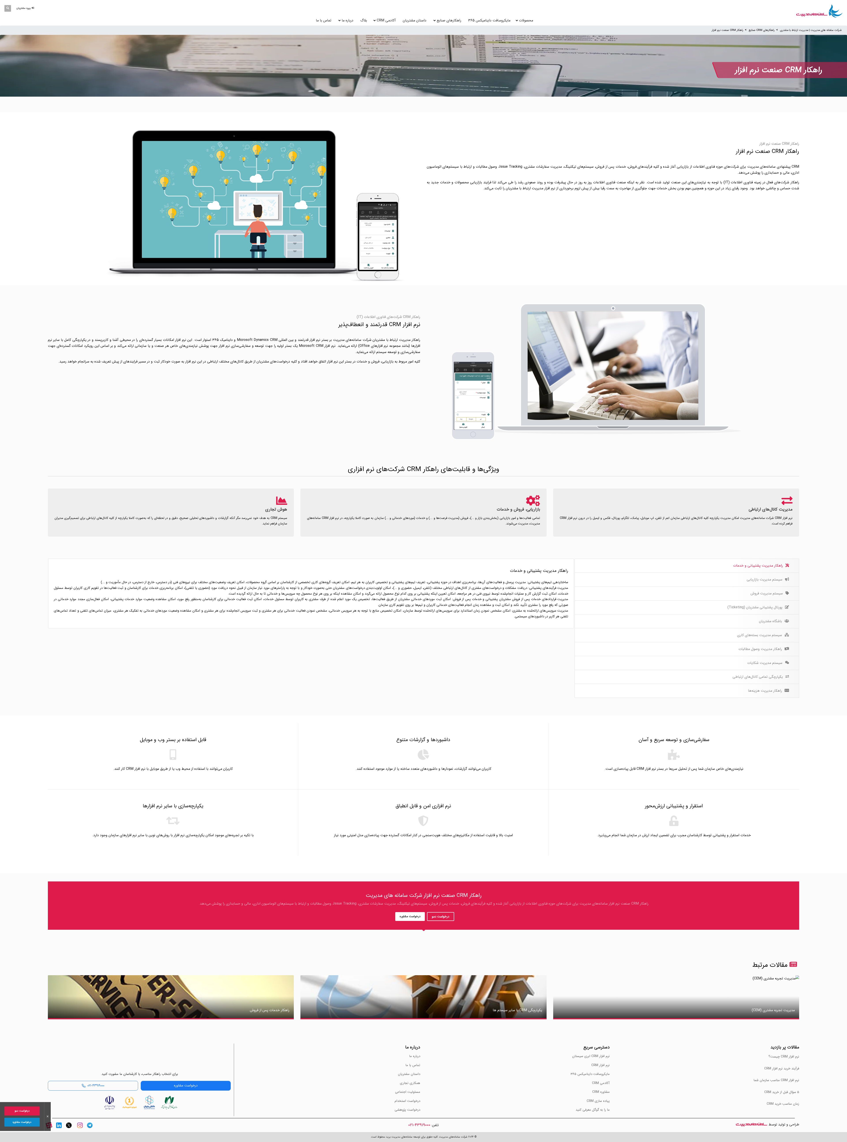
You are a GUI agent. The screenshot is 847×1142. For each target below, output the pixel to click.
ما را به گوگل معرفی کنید (593, 1109)
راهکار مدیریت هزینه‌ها (765, 690)
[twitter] (68, 1129)
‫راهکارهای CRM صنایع (762, 30)
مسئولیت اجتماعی (407, 1092)
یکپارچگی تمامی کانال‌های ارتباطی (758, 677)
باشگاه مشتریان (771, 621)
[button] (26, 8)
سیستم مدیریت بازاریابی (765, 579)
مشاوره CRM (601, 1092)
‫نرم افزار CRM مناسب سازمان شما (776, 1080)
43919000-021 (419, 1125)
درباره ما (347, 20)
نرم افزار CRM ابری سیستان (591, 1056)
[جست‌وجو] (7, 8)
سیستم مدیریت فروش (767, 593)
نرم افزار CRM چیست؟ (783, 1056)
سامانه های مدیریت (752, 1124)
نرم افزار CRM (600, 1065)
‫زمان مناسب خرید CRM (783, 1103)
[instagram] (79, 1129)
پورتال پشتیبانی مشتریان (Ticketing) (755, 607)
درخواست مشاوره (410, 916)
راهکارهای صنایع (449, 20)
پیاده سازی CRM (598, 1101)
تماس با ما (323, 20)
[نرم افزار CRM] (819, 11)
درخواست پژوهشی (407, 1109)
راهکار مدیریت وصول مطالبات (760, 649)
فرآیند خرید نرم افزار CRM (781, 1068)
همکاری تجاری (410, 1083)
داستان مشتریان (414, 20)
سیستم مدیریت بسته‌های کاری (760, 635)
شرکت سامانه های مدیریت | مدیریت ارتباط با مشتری (811, 30)
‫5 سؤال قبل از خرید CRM (781, 1092)
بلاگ (363, 20)
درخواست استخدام (407, 1101)
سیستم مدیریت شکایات (765, 663)
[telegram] (89, 1129)
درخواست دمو (440, 916)
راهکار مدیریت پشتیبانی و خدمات (758, 565)
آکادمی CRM (601, 1083)
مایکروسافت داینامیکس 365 (489, 20)
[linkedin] (58, 1129)
